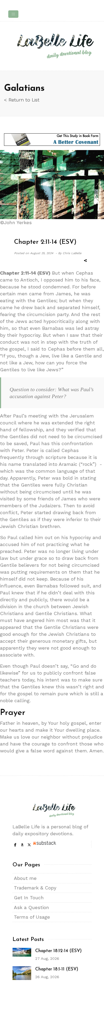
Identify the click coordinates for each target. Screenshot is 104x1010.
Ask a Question (31, 907)
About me (25, 878)
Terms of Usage (32, 917)
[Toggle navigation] (13, 14)
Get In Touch (29, 897)
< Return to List (21, 100)
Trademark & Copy (35, 887)
